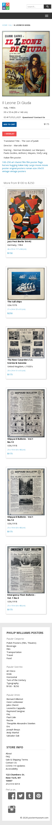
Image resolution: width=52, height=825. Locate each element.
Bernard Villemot (14, 699)
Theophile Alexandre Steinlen (20, 723)
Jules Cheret (12, 705)
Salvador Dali (12, 735)
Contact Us (11, 762)
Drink (9, 673)
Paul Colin (11, 717)
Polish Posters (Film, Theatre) (21, 642)
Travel (9, 655)
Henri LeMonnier (14, 702)
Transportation (14, 652)
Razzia (9, 720)
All (10, 25)
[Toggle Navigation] (46, 15)
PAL (8, 714)
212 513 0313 (13, 783)
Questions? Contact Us (33, 117)
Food (9, 658)
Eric (8, 726)
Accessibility (12, 768)
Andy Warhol (12, 732)
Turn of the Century (16, 680)
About (9, 753)
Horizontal (11, 677)
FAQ (8, 756)
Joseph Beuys (13, 729)
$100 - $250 (12, 686)
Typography (12, 683)
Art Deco (10, 670)
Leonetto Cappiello (15, 708)
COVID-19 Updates (15, 765)
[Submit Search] (47, 6)
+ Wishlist (9, 134)
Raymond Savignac (15, 711)
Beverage (11, 646)
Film (8, 649)
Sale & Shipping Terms (17, 759)
